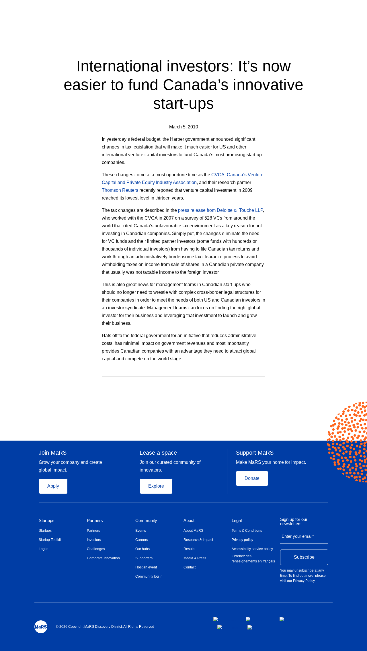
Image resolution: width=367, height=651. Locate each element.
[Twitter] (252, 385)
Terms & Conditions (247, 531)
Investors (94, 540)
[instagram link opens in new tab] (258, 619)
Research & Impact (198, 540)
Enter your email (298, 536)
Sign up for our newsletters (293, 521)
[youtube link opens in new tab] (227, 627)
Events (140, 531)
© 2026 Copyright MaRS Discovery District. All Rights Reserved (105, 627)
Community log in (149, 576)
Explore (156, 486)
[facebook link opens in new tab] (225, 619)
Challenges (96, 549)
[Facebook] (240, 385)
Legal (237, 520)
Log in (43, 549)
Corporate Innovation (103, 558)
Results (189, 549)
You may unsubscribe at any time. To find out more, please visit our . (303, 575)
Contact (190, 567)
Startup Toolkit (50, 540)
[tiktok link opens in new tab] (250, 627)
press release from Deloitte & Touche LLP (220, 210)
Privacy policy (242, 540)
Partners (95, 520)
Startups (46, 520)
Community (146, 520)
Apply (53, 486)
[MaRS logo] (40, 626)
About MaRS (193, 531)
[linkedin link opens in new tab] (290, 619)
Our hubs (142, 549)
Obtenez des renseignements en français (253, 558)
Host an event (146, 567)
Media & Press (195, 558)
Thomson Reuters (120, 190)
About (189, 520)
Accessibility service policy (252, 549)
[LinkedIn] (263, 385)
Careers (141, 540)
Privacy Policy (304, 581)
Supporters (144, 558)
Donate (252, 478)
